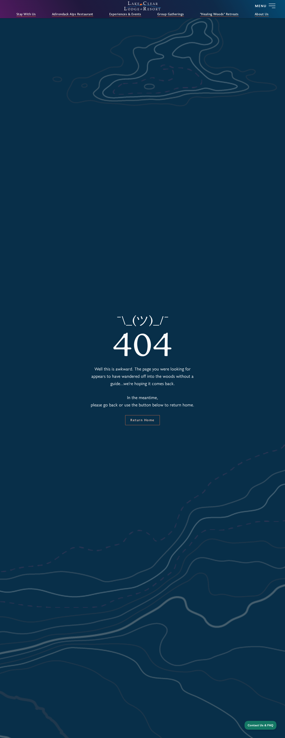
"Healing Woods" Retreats (219, 14)
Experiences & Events (125, 14)
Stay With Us (26, 14)
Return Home (142, 420)
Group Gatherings (170, 14)
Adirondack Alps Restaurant (72, 14)
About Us (262, 14)
